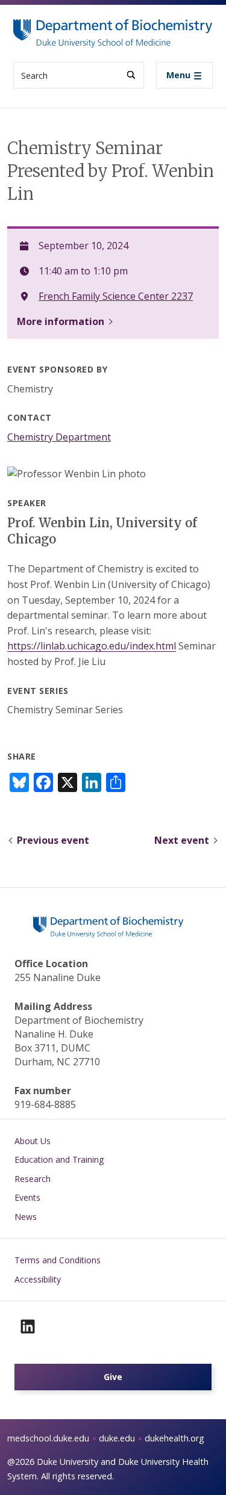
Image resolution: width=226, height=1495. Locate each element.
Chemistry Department (59, 437)
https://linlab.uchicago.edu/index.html (91, 645)
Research (32, 1178)
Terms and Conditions (57, 1260)
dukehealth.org (174, 1438)
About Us (32, 1141)
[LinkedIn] (27, 1326)
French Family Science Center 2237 (116, 296)
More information (60, 321)
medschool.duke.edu (48, 1438)
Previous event (53, 840)
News (25, 1216)
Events (27, 1197)
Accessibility (37, 1279)
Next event (181, 840)
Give (113, 1376)
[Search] (131, 75)
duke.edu (117, 1438)
